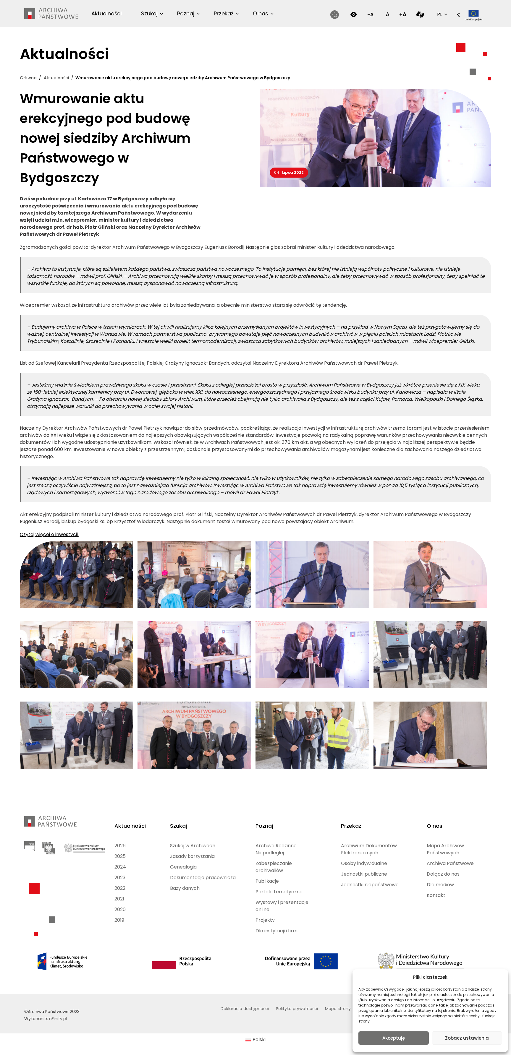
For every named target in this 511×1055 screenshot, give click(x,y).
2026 (120, 845)
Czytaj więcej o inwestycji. (49, 534)
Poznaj (185, 13)
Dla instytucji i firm (276, 930)
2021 (119, 898)
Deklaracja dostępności (245, 1009)
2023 (119, 877)
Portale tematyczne (279, 891)
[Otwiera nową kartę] (420, 14)
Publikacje (267, 881)
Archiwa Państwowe (450, 863)
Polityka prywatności (297, 1009)
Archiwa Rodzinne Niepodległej (276, 849)
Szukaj (149, 13)
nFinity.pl (58, 1019)
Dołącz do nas (443, 874)
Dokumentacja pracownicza (203, 877)
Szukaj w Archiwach (192, 845)
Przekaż (223, 13)
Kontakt (436, 895)
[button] (458, 15)
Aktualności (106, 13)
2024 (120, 867)
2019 (119, 920)
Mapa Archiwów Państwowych (445, 849)
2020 (120, 909)
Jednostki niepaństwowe (370, 884)
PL (441, 14)
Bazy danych (185, 888)
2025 (120, 856)
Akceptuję (393, 1038)
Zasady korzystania (192, 856)
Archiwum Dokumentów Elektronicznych (369, 849)
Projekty (265, 920)
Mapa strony (338, 1009)
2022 (119, 888)
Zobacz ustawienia (467, 1038)
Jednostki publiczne (364, 874)
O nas (260, 13)
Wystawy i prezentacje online (282, 906)
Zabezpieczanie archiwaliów (274, 867)
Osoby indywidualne (364, 863)
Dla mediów (440, 884)
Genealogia (183, 867)
